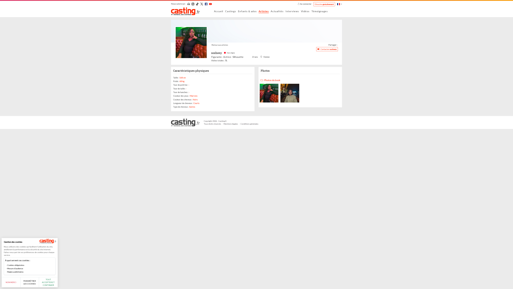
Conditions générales (249, 124)
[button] (339, 4)
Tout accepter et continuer (48, 282)
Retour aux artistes (220, 45)
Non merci (11, 282)
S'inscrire (324, 4)
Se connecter (306, 4)
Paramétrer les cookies (29, 282)
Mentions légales (231, 124)
